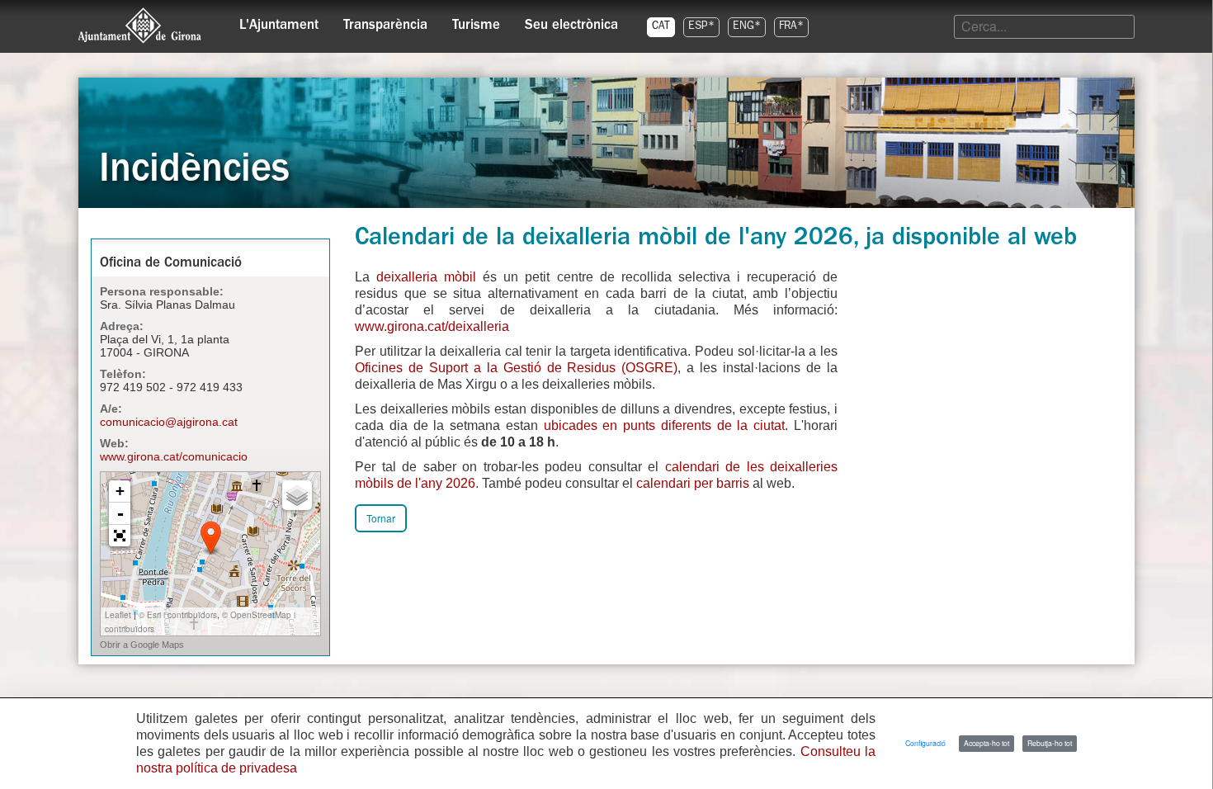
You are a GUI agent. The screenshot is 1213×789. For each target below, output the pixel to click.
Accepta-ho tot (986, 743)
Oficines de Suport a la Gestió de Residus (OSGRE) (516, 368)
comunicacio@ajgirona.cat (169, 421)
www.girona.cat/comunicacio (174, 456)
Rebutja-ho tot (1049, 743)
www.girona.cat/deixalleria (432, 326)
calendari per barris (694, 483)
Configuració (925, 743)
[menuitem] (279, 21)
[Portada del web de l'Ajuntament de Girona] (140, 25)
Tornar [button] (380, 518)
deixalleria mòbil (429, 277)
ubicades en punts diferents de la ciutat (665, 425)
